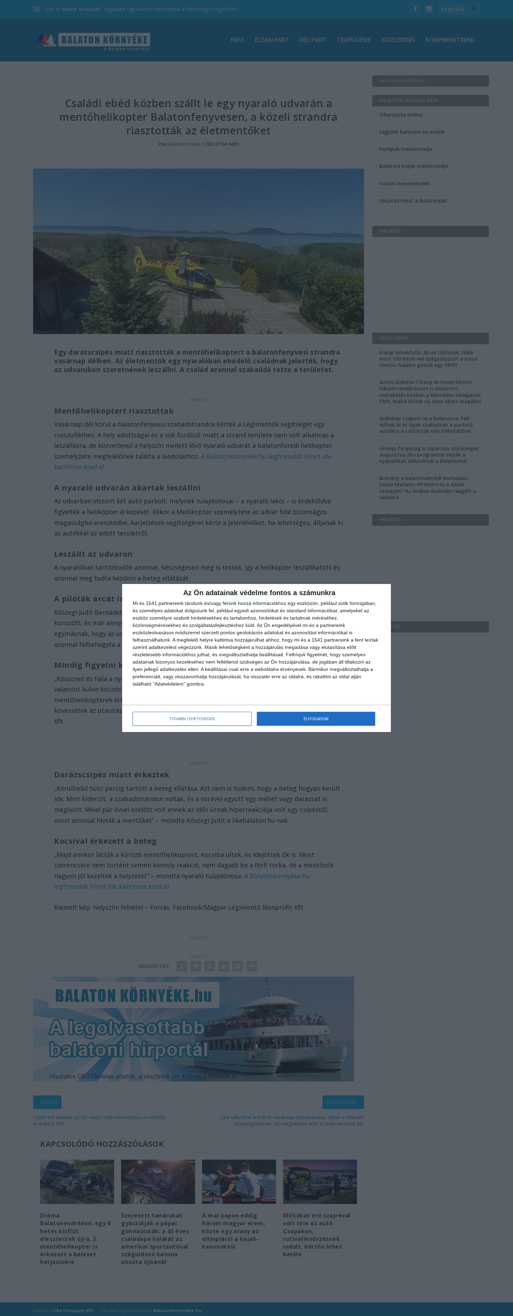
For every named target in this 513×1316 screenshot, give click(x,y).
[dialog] (256, 658)
